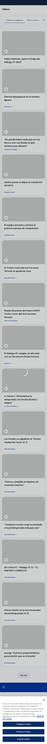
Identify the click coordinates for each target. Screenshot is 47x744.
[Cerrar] (44, 700)
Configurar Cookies (23, 724)
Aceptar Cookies (23, 739)
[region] (23, 720)
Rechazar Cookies (23, 732)
